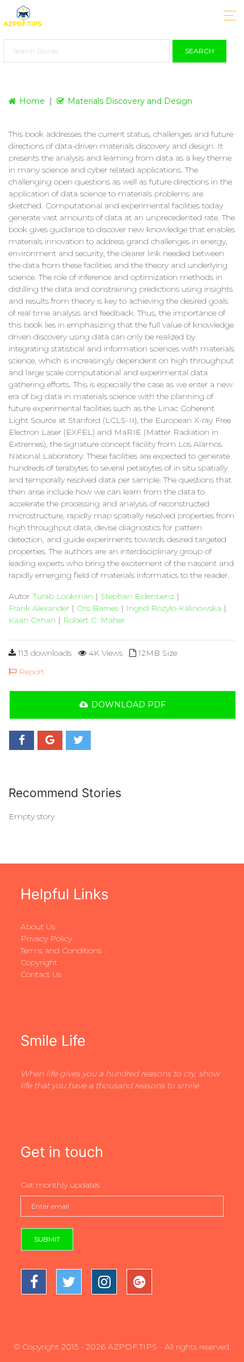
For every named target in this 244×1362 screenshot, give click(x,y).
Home (32, 101)
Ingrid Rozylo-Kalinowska (173, 608)
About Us (37, 926)
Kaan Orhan (32, 620)
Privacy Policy (46, 938)
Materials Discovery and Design (130, 101)
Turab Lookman (63, 596)
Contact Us (40, 974)
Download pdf (128, 704)
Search (199, 51)
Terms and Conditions (61, 950)
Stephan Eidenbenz (137, 596)
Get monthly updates (60, 1185)
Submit (47, 1239)
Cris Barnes (98, 608)
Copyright (38, 962)
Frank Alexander (39, 608)
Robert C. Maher (94, 620)
